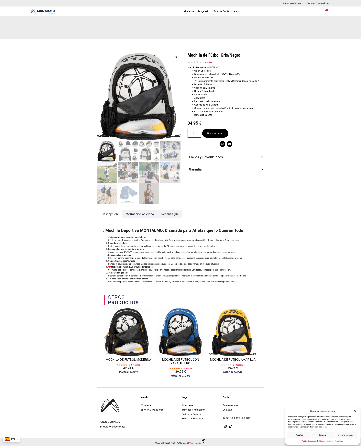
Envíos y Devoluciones (152, 409)
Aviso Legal (339, 441)
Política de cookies (309, 441)
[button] (355, 411)
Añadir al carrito (215, 133)
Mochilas (189, 11)
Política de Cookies (191, 414)
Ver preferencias (346, 435)
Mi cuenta (146, 405)
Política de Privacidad (192, 418)
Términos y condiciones (193, 409)
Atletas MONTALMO (292, 3)
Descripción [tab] (110, 214)
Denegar (322, 435)
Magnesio (203, 11)
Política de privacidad (325, 441)
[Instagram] (225, 426)
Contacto (227, 409)
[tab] (170, 214)
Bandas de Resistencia (227, 11)
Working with (195, 443)
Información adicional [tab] (140, 214)
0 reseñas (207, 62)
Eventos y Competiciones (318, 3)
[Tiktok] (230, 426)
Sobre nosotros (230, 405)
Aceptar (299, 435)
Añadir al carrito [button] (128, 372)
